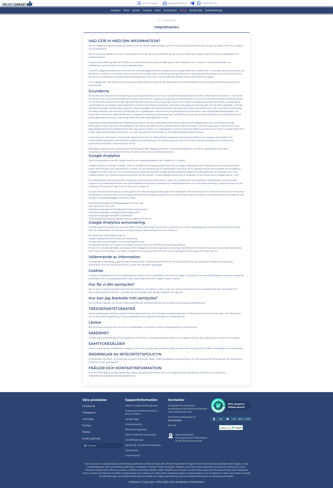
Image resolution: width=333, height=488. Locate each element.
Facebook (147, 10)
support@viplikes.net (177, 3)
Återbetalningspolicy (136, 429)
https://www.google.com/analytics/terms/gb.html (114, 212)
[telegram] (192, 3)
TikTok (126, 10)
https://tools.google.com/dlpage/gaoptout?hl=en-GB (116, 203)
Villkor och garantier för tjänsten (141, 405)
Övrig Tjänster (170, 10)
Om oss (172, 425)
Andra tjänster (91, 438)
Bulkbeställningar (213, 10)
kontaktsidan (175, 420)
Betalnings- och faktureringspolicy (143, 445)
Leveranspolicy (132, 455)
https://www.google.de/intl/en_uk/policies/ (110, 215)
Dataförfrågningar (134, 440)
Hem (159, 20)
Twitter (157, 10)
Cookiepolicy (131, 450)
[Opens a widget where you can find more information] (315, 473)
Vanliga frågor (196, 10)
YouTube (136, 10)
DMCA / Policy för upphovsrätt (140, 434)
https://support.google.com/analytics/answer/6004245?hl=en (120, 218)
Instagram (116, 10)
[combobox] (102, 445)
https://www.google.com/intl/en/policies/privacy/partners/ (118, 209)
